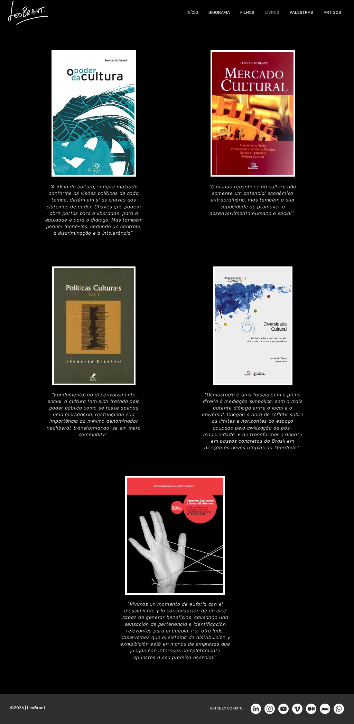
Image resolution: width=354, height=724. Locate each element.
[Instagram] (269, 709)
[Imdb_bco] (325, 709)
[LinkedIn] (256, 709)
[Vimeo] (297, 709)
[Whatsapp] (339, 709)
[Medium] (311, 709)
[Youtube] (283, 709)
